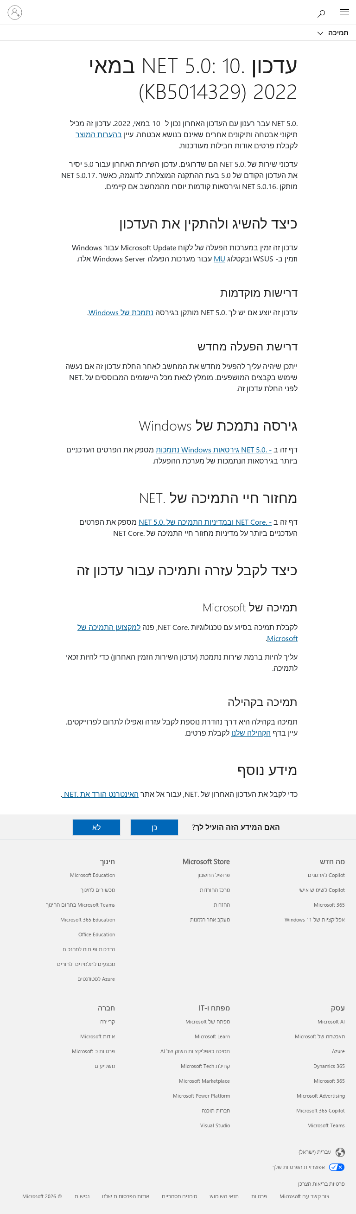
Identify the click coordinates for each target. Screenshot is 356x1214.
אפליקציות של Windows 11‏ (315, 919)
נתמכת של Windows (121, 312)
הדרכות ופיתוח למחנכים (89, 949)
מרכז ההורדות (215, 889)
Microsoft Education (92, 874)
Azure (338, 1051)
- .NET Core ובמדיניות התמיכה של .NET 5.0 (205, 522)
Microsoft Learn (212, 1036)
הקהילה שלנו (251, 732)
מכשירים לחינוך (98, 889)
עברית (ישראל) (315, 1151)
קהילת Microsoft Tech (205, 1065)
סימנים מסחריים (179, 1196)
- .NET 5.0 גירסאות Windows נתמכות (214, 449)
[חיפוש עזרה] (323, 12)
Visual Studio (215, 1125)
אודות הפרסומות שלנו (125, 1196)
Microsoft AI (331, 1021)
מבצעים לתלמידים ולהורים (86, 963)
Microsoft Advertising (321, 1095)
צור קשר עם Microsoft (304, 1196)
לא (96, 827)
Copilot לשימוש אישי (322, 889)
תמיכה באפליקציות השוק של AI (195, 1051)
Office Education (96, 934)
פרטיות (259, 1196)
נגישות (82, 1196)
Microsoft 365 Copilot (320, 1110)
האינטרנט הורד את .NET (100, 794)
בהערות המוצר (99, 134)
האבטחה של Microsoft (320, 1036)
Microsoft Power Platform (201, 1095)
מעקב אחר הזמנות (210, 919)
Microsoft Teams (326, 1125)
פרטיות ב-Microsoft (93, 1051)
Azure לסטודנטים (96, 978)
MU (219, 258)
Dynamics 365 (329, 1065)
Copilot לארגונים (326, 874)
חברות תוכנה (216, 1110)
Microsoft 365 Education (87, 919)
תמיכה (337, 32)
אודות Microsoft (97, 1036)
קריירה (107, 1021)
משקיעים (105, 1065)
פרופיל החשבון (213, 874)
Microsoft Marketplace (204, 1080)
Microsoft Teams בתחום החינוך (80, 904)
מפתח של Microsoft (207, 1021)
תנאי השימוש (224, 1196)
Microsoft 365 (329, 904)
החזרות (222, 904)
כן (154, 827)
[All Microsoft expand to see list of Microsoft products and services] (344, 12)
